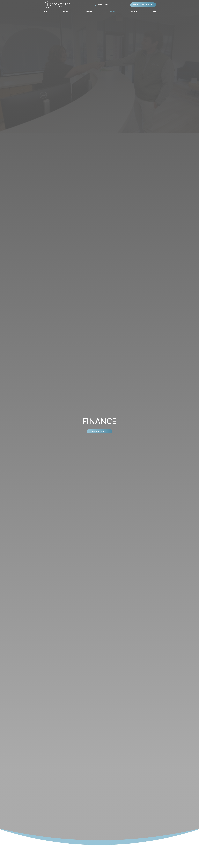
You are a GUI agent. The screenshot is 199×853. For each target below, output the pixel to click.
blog (154, 12)
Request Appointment (143, 5)
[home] (57, 4)
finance (113, 12)
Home (45, 12)
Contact (134, 12)
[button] (66, 11)
